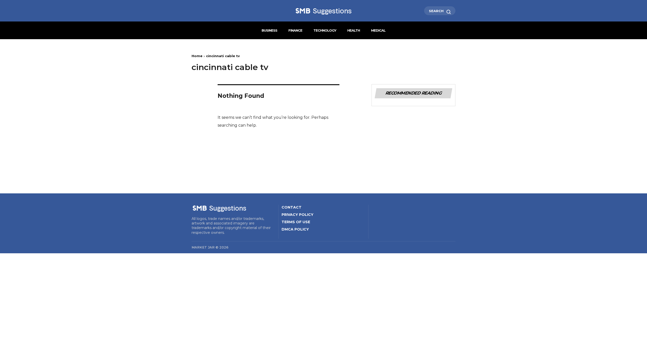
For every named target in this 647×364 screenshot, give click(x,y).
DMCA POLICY (295, 229)
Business (269, 30)
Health (353, 30)
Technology (324, 30)
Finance (295, 30)
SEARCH (437, 11)
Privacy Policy (297, 214)
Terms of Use (296, 222)
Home (197, 56)
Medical (378, 30)
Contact (292, 207)
